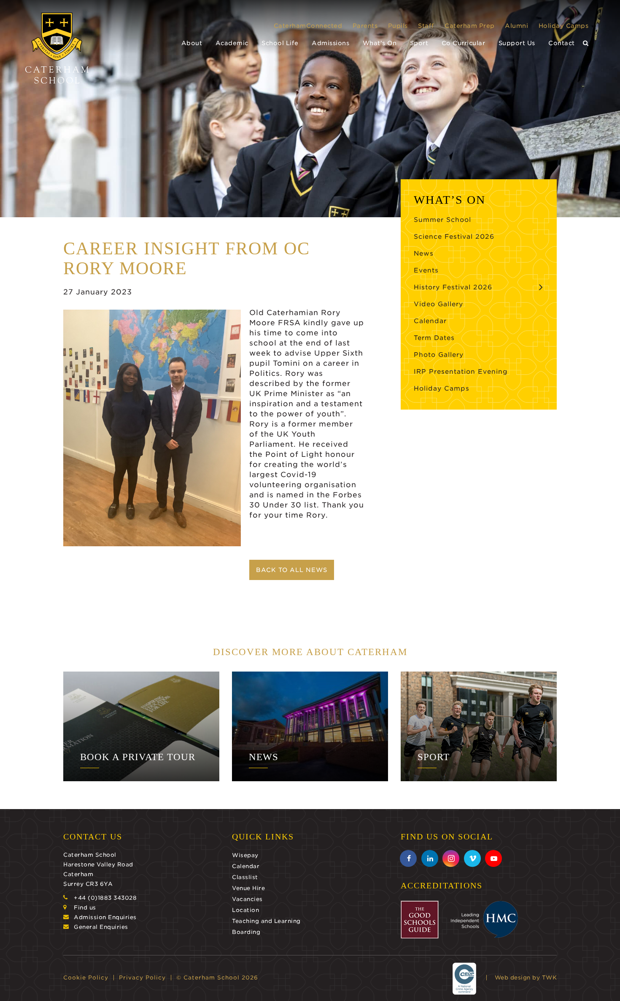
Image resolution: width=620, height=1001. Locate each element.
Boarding (246, 932)
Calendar (430, 321)
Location (245, 910)
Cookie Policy (85, 977)
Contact (561, 43)
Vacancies (247, 899)
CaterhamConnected (308, 25)
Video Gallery (438, 304)
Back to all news (291, 570)
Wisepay (245, 855)
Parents (365, 25)
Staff (426, 25)
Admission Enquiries (105, 917)
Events (426, 270)
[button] (586, 43)
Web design (513, 977)
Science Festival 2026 (454, 236)
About (191, 43)
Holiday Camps (564, 25)
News (424, 253)
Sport (419, 43)
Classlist (245, 877)
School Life (280, 43)
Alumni (516, 25)
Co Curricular (463, 43)
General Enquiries (101, 927)
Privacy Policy (142, 977)
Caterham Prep (470, 25)
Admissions (330, 43)
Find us (85, 907)
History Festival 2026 (453, 287)
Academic (232, 43)
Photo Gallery (439, 355)
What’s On (380, 43)
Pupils (398, 25)
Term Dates (434, 338)
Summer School (442, 220)
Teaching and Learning (266, 921)
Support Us (517, 43)
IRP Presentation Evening (461, 371)
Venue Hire (248, 888)
